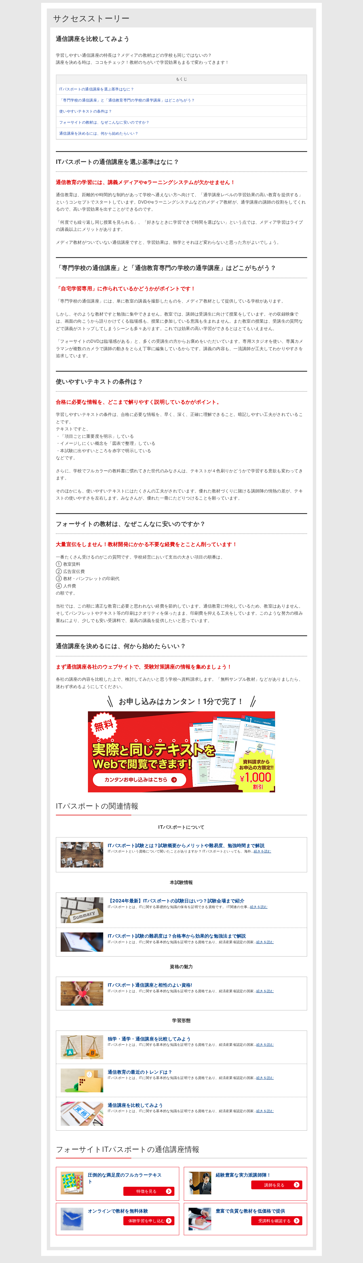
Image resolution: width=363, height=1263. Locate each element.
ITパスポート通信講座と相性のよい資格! (150, 985)
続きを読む (262, 851)
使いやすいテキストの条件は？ (85, 111)
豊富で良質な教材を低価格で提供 (250, 1211)
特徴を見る (146, 1191)
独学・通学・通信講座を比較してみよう (149, 1039)
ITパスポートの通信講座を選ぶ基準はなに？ (96, 89)
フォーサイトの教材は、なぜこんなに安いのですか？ (104, 122)
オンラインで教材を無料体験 (118, 1211)
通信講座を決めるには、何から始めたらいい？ (98, 133)
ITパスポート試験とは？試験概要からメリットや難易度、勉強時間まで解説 (186, 845)
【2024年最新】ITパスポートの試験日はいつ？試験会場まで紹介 (176, 901)
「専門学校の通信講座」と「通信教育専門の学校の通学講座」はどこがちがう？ (127, 100)
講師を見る (274, 1184)
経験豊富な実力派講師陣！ (243, 1175)
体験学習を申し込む (146, 1220)
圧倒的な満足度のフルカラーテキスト (125, 1178)
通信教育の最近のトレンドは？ (140, 1072)
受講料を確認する (274, 1220)
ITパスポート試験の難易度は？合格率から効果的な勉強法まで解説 (177, 936)
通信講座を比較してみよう (135, 1105)
